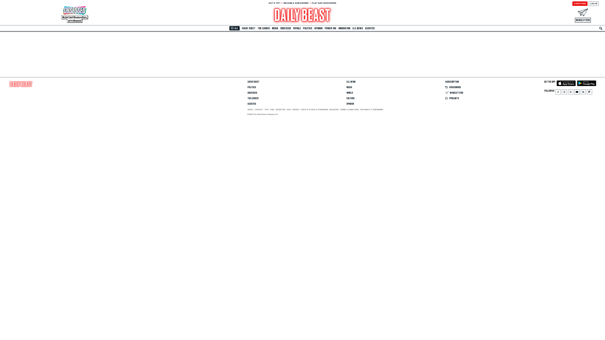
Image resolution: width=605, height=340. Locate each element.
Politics (307, 28)
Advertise (280, 109)
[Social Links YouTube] (576, 92)
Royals (297, 28)
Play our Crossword (324, 3)
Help (289, 109)
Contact (259, 109)
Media (275, 28)
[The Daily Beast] (302, 15)
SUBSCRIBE (580, 3)
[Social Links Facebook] (558, 92)
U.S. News (357, 28)
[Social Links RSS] (583, 92)
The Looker (264, 28)
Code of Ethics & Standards (314, 109)
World (349, 93)
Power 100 (330, 28)
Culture (350, 98)
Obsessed (285, 28)
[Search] (600, 28)
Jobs (272, 109)
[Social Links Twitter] (564, 92)
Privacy (296, 109)
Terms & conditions (349, 109)
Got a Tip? (274, 3)
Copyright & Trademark (371, 109)
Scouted (370, 28)
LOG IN (593, 3)
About (251, 109)
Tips (266, 109)
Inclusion (333, 109)
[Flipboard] (589, 92)
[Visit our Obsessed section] (74, 14)
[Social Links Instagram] (570, 92)
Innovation (344, 28)
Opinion (318, 28)
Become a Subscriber (296, 3)
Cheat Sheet (248, 28)
